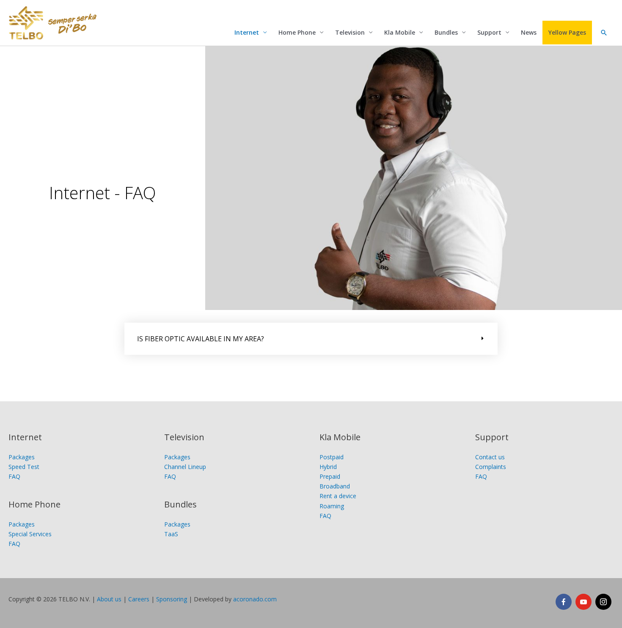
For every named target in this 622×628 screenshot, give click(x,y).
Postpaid (331, 457)
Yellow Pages (567, 32)
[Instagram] (603, 602)
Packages (21, 457)
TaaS (171, 534)
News (529, 32)
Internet (246, 32)
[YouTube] (583, 602)
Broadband (334, 486)
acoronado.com (255, 599)
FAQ (14, 476)
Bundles (446, 32)
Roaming (331, 506)
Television (350, 32)
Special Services (30, 534)
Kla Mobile (399, 32)
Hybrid (328, 467)
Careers (138, 599)
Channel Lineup (185, 467)
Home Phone (297, 32)
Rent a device (337, 496)
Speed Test (23, 467)
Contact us (490, 457)
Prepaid (329, 476)
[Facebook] (564, 602)
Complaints (490, 467)
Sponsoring (171, 599)
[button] (604, 32)
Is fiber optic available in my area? (200, 338)
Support (489, 32)
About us (109, 599)
